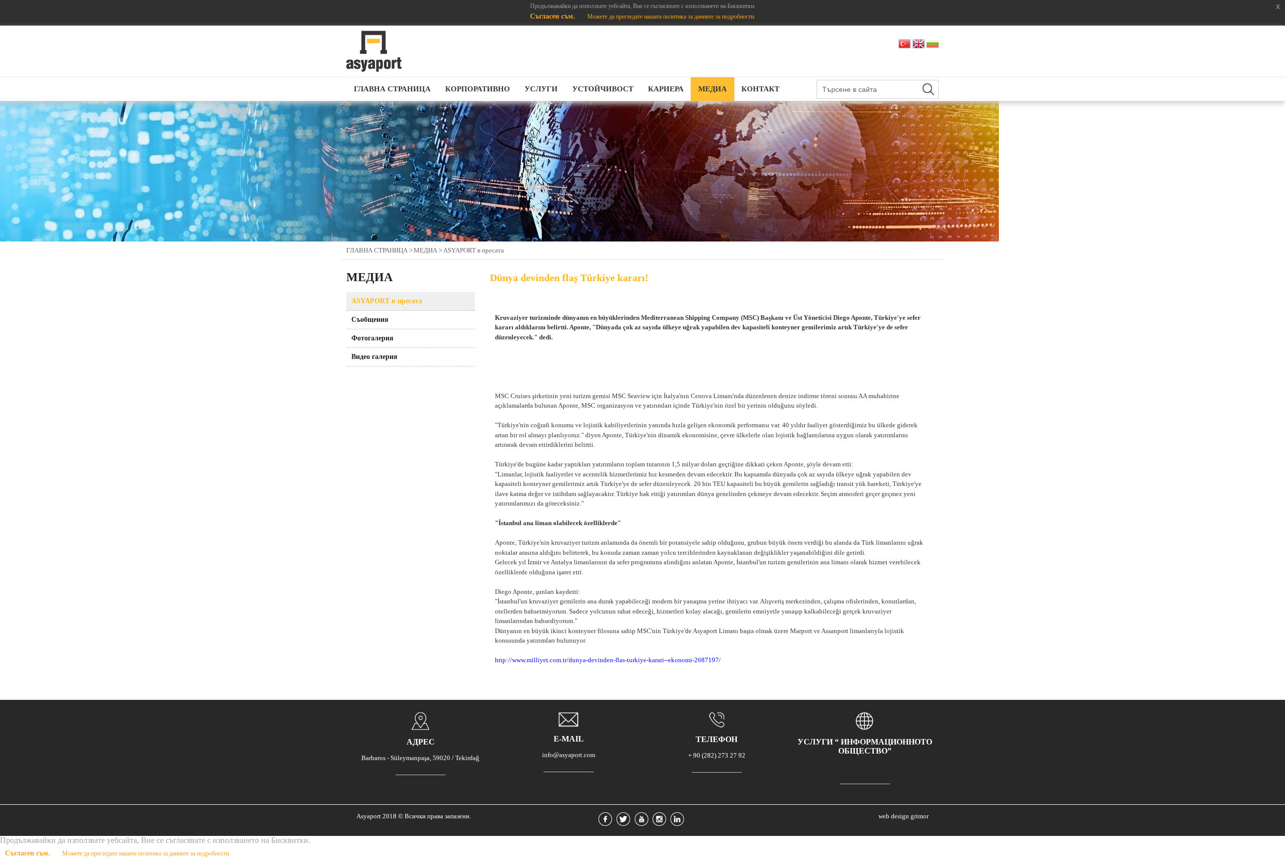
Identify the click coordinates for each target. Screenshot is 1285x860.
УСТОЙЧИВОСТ (602, 89)
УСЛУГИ (541, 89)
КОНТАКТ (760, 89)
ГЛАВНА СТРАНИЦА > (379, 250)
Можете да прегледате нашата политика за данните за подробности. (671, 16)
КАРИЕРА (666, 89)
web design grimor (903, 816)
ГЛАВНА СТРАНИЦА (392, 89)
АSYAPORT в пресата (473, 250)
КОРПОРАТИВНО (477, 89)
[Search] (928, 89)
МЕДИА (712, 89)
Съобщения (370, 319)
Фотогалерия (372, 338)
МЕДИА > (428, 250)
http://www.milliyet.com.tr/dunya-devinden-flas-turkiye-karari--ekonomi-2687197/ (608, 660)
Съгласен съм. (553, 16)
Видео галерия (374, 356)
